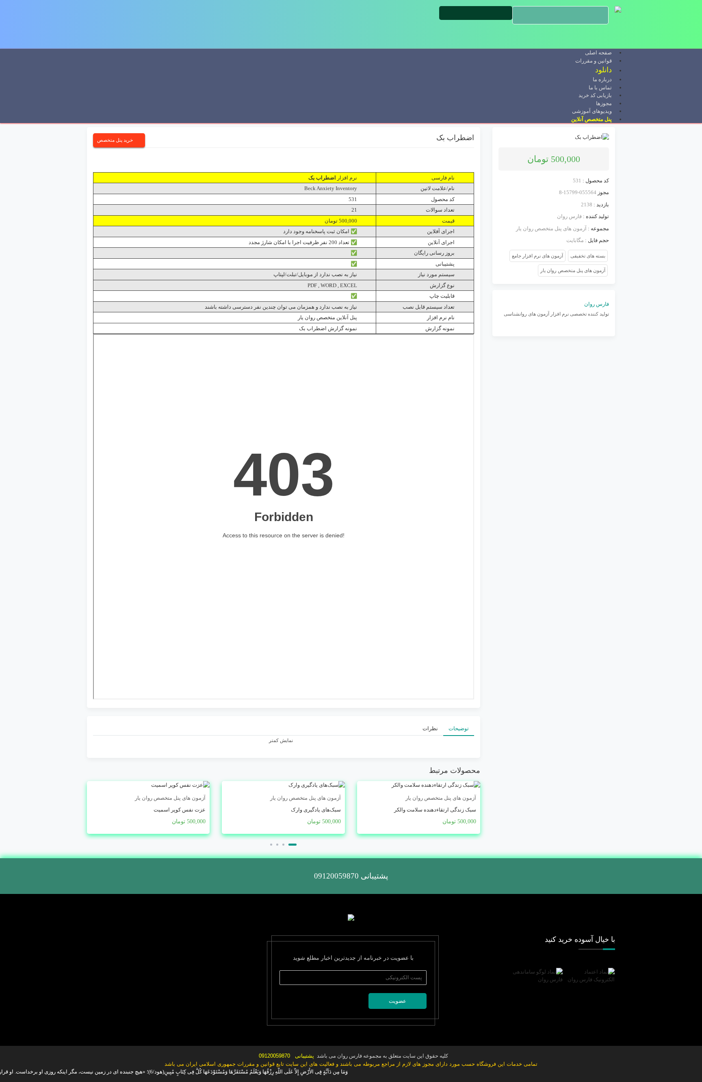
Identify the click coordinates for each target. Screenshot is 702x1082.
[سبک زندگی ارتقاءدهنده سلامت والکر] (418, 785)
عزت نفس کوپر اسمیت (180, 810)
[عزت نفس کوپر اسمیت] (148, 785)
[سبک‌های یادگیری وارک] (283, 785)
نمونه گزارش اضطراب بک (328, 328)
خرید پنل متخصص (115, 140)
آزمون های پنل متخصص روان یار (551, 228)
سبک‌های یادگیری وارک (316, 810)
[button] (292, 845)
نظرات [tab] (430, 728)
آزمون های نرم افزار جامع (537, 256)
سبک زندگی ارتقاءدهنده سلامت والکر (435, 810)
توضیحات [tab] (458, 728)
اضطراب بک (455, 138)
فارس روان (569, 216)
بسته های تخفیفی (587, 256)
